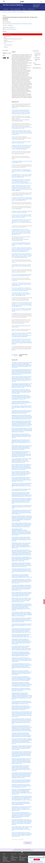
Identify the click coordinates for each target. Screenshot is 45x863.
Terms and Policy (13, 860)
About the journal (31, 9)
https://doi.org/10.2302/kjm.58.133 (10, 29)
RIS (5, 37)
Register (36, 859)
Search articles (5, 860)
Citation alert (37, 57)
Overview (12, 856)
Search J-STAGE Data (6, 861)
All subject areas (5, 857)
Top (22, 852)
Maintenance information (23, 857)
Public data (13, 858)
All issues (24, 9)
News (20, 856)
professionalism (8, 23)
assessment (30, 23)
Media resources (22, 860)
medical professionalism (15, 23)
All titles (4, 856)
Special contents (22, 858)
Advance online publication (15, 9)
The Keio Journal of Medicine (12, 11)
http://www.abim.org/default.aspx (25, 194)
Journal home (6, 9)
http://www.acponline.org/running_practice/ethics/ (20, 239)
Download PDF (7, 34)
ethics (20, 23)
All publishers (5, 858)
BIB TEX (6, 40)
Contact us (6, 47)
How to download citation (8, 44)
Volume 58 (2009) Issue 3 (21, 11)
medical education (25, 23)
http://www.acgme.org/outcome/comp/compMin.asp (21, 119)
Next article (27, 842)
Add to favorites (38, 53)
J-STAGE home (5, 11)
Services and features (14, 857)
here (42, 861)
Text (5, 43)
